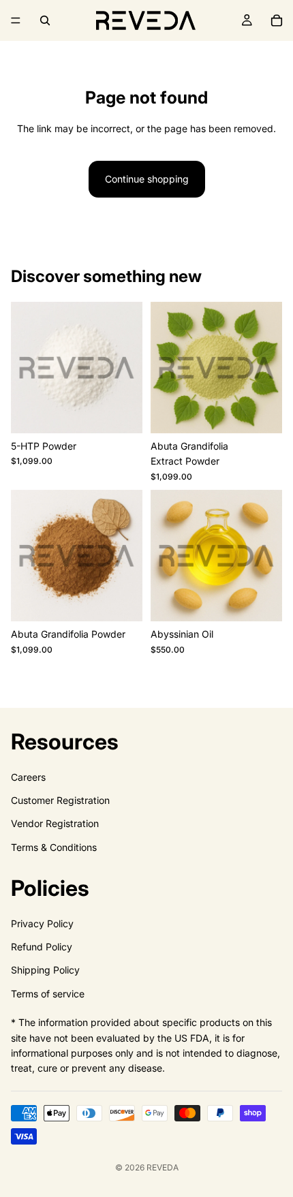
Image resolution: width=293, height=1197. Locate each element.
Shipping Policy (45, 970)
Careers (28, 777)
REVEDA (162, 1167)
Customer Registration (60, 800)
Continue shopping (147, 179)
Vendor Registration (55, 824)
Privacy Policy (42, 923)
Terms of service (47, 993)
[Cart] (277, 20)
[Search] (45, 20)
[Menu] (15, 20)
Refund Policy (41, 946)
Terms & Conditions (54, 847)
